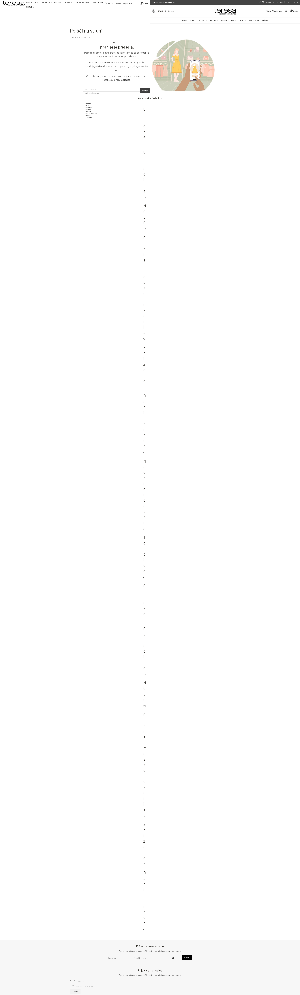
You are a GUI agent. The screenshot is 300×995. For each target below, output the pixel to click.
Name (72, 980)
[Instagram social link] (263, 2)
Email (72, 985)
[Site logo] (13, 3)
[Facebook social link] (259, 2)
